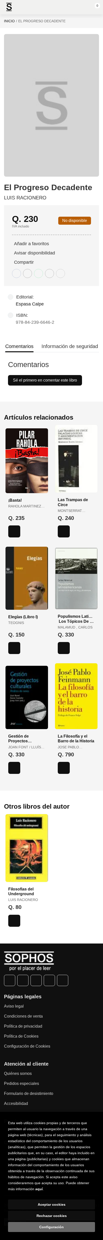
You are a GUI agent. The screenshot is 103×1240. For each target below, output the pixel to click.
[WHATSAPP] (49, 980)
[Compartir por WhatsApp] (38, 273)
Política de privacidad (23, 1026)
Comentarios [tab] (19, 346)
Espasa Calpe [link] (30, 303)
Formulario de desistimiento (28, 1093)
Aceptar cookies (52, 1204)
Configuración (51, 1227)
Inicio (9, 21)
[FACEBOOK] (9, 980)
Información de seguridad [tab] (70, 346)
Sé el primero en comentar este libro (45, 380)
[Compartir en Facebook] (16, 273)
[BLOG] (62, 980)
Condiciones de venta (23, 1016)
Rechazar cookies (51, 1216)
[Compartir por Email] (49, 273)
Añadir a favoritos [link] (31, 243)
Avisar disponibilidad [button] (34, 252)
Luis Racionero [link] (25, 197)
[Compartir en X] (27, 273)
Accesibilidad (16, 1103)
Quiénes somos (18, 1073)
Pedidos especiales (21, 1083)
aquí (39, 1189)
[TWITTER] (22, 980)
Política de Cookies (21, 1036)
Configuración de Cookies (27, 1046)
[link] (14, 531)
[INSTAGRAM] (36, 980)
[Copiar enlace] (60, 273)
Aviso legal (14, 1006)
